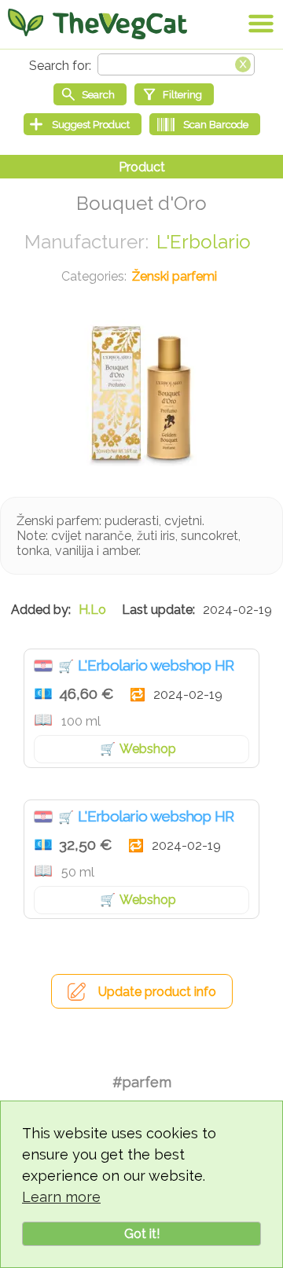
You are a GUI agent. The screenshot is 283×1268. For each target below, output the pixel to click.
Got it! (142, 1233)
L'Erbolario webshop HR (156, 665)
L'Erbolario (203, 241)
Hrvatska (43, 666)
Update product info (157, 991)
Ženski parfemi (174, 276)
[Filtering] (174, 94)
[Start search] (90, 94)
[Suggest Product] (83, 124)
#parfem (141, 1082)
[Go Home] (97, 23)
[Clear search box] (243, 62)
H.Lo (92, 609)
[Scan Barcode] (204, 124)
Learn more (61, 1197)
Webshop (147, 748)
